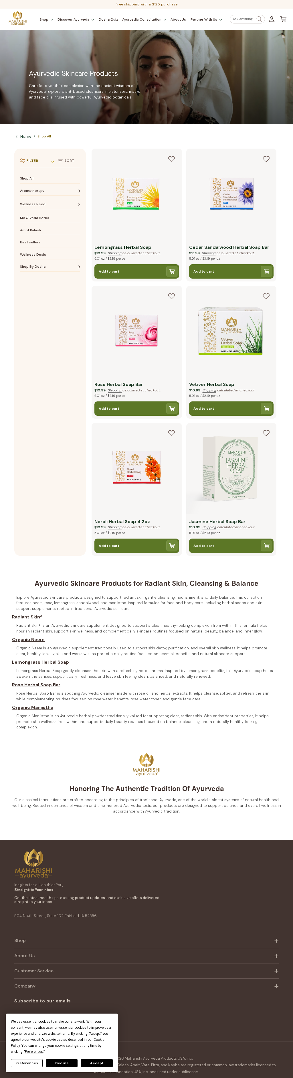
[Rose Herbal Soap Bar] (137, 332)
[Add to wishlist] (171, 159)
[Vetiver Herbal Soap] (231, 332)
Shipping (115, 253)
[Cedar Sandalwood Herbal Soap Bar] (231, 195)
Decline (62, 1063)
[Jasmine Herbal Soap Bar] (231, 469)
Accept (97, 1063)
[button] (46, 19)
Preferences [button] (34, 1052)
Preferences (26, 1063)
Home (25, 136)
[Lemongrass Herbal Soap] (137, 195)
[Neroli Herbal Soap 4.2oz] (137, 469)
